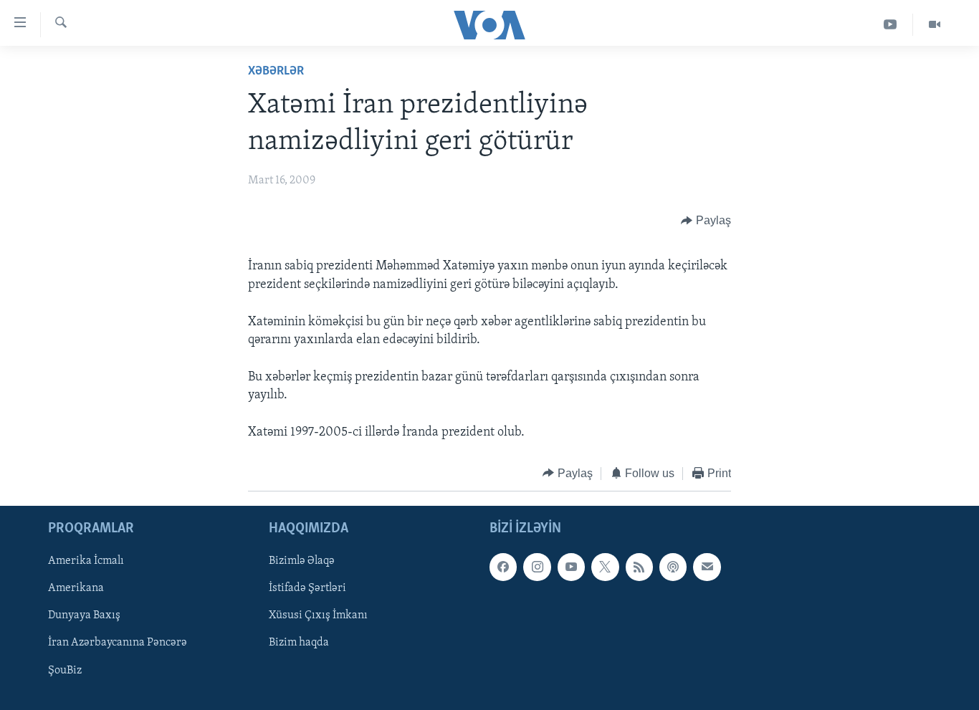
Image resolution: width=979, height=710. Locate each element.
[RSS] (639, 567)
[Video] (934, 25)
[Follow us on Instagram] (536, 567)
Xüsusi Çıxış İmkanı (318, 616)
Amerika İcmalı (86, 561)
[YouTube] (890, 25)
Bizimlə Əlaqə (302, 561)
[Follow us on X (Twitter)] (605, 567)
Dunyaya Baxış (84, 616)
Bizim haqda (299, 643)
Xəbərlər (276, 71)
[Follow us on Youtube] (571, 567)
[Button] (706, 220)
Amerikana (76, 589)
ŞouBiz (65, 670)
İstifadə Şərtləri (307, 589)
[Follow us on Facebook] (503, 567)
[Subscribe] (706, 567)
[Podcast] (673, 567)
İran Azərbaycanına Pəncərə (117, 643)
